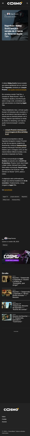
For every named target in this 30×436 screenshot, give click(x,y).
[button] (3, 3)
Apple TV (5, 196)
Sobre (3, 416)
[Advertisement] (15, 62)
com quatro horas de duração (17, 89)
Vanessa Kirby (16, 199)
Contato (4, 419)
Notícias (5, 245)
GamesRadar (8, 190)
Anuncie (4, 422)
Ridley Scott (6, 199)
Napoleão (24, 196)
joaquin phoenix (14, 196)
